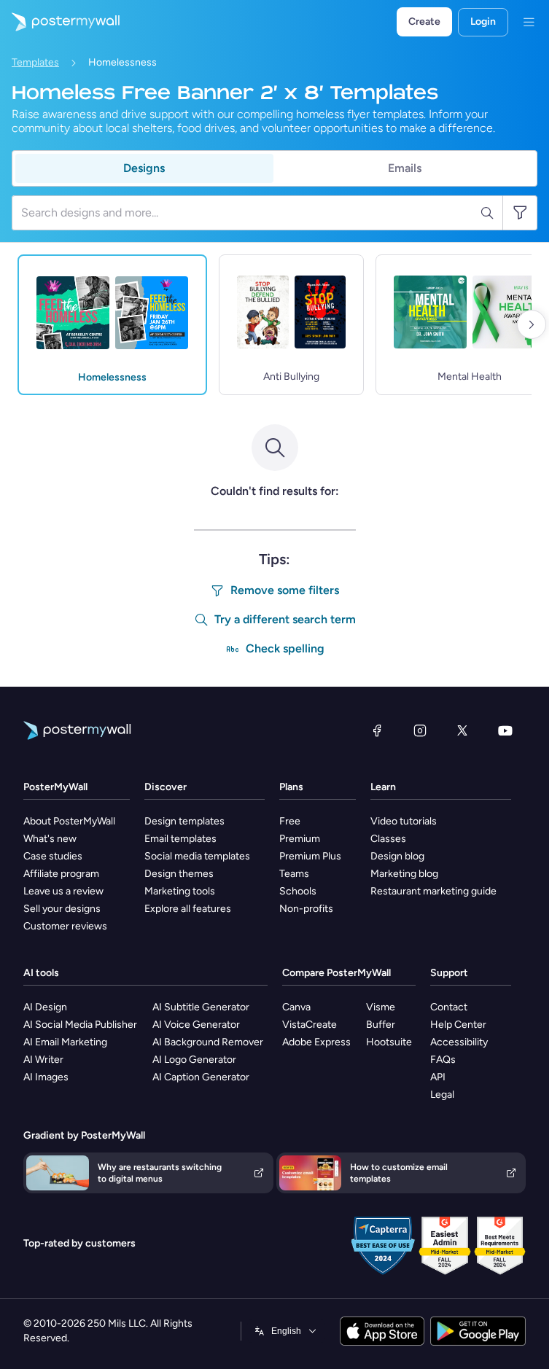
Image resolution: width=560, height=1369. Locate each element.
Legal (442, 1094)
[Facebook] (377, 730)
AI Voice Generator (196, 1024)
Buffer (380, 1024)
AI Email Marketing (65, 1042)
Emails (404, 168)
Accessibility (459, 1042)
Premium (299, 838)
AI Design (45, 1007)
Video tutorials (403, 821)
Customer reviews (65, 926)
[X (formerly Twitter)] (462, 730)
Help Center (458, 1024)
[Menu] (528, 21)
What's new (50, 838)
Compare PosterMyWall (336, 973)
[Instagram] (420, 730)
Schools (297, 891)
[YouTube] (505, 730)
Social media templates (197, 856)
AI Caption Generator (200, 1077)
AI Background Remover (207, 1042)
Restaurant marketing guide (433, 891)
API (438, 1077)
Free (289, 821)
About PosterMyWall (69, 821)
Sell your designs (62, 908)
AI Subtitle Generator (200, 1007)
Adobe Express (316, 1042)
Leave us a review (63, 891)
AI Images (46, 1077)
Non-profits (306, 908)
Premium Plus (310, 856)
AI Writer (43, 1059)
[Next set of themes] (531, 324)
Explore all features (187, 908)
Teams (294, 873)
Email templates (180, 838)
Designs (144, 168)
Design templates (184, 821)
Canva (296, 1007)
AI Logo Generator (194, 1059)
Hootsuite (389, 1042)
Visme (380, 1007)
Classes (388, 838)
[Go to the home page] (60, 21)
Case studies (52, 856)
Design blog (397, 856)
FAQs (443, 1059)
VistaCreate (309, 1024)
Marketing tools (179, 891)
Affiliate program (61, 873)
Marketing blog (404, 873)
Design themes (179, 873)
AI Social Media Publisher (80, 1024)
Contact (448, 1007)
